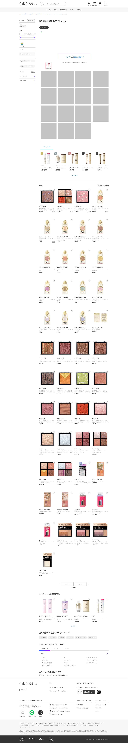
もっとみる (74, 175)
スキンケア (45, 660)
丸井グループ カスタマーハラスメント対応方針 (67, 723)
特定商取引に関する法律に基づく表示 (95, 723)
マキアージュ (43, 637)
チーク (66, 662)
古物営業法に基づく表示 (24, 725)
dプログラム (61, 637)
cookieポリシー (81, 723)
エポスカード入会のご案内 (83, 708)
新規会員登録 (80, 704)
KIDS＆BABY (63, 10)
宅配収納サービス (23, 727)
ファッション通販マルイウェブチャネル (27, 13)
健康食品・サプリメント (70, 665)
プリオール (70, 637)
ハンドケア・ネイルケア (92, 657)
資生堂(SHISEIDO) (41, 13)
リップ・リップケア (47, 662)
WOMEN (48, 10)
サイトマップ (84, 725)
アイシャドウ (59, 13)
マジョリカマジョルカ (80, 637)
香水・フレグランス (47, 665)
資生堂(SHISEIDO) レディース (46, 675)
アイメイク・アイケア (50, 13)
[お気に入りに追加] (54, 599)
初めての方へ (98, 708)
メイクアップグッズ (91, 662)
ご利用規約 (21, 723)
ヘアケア (66, 657)
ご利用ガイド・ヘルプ (100, 704)
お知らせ (97, 711)
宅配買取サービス (92, 725)
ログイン (23, 689)
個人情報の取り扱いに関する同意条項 (47, 723)
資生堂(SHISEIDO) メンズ (62, 675)
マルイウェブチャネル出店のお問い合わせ (70, 725)
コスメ (72, 10)
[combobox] (53, 4)
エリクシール (52, 637)
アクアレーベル (92, 637)
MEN (55, 10)
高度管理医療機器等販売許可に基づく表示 (51, 725)
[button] (22, 44)
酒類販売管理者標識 (36, 725)
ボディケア (45, 657)
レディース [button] (22, 26)
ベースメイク (67, 660)
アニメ (79, 10)
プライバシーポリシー (30, 723)
